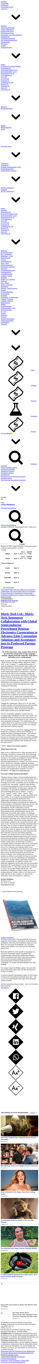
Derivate (33, 401)
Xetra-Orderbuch (16, 1351)
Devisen (33, 431)
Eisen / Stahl (5, 263)
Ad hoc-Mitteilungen (7, 29)
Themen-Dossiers (6, 47)
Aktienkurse (4, 163)
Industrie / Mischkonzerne (9, 288)
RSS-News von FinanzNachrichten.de (13, 1362)
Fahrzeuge (4, 268)
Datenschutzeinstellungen (9, 1357)
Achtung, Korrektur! (7, 937)
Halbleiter (4, 277)
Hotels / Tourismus (7, 285)
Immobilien (4, 286)
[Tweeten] (16, 1018)
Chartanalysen (5, 42)
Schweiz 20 (4, 84)
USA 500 (4, 77)
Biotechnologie (5, 258)
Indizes (3, 64)
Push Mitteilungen (7, 599)
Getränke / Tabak (6, 276)
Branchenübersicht (7, 108)
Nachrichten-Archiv (12, 1355)
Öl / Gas (3, 312)
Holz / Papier (5, 283)
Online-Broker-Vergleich (8, 171)
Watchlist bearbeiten (7, 473)
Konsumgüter (5, 294)
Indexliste (4, 210)
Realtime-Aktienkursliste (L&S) (11, 167)
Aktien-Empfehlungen (20, 1353)
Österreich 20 (5, 86)
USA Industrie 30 (6, 75)
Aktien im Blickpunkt (7, 28)
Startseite (3, 1)
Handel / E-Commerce (8, 279)
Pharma (3, 313)
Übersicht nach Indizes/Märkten (11, 66)
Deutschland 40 (6, 68)
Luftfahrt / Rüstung (7, 301)
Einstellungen (5, 475)
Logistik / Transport (7, 299)
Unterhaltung (5, 322)
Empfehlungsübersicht (8, 38)
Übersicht (4, 189)
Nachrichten (4, 3)
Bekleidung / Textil (7, 256)
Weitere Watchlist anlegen (9, 467)
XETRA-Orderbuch (7, 188)
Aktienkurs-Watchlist (7, 471)
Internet (3, 290)
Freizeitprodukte (6, 272)
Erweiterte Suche (6, 146)
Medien (3, 126)
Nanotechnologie (6, 306)
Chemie (3, 260)
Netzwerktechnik (6, 310)
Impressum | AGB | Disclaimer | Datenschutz (15, 1360)
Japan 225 (4, 88)
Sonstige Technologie (7, 319)
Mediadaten (21, 1357)
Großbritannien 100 (7, 82)
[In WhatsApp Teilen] (16, 1064)
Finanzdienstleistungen (8, 270)
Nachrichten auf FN (7, 7)
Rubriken (4, 26)
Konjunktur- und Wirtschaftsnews (11, 35)
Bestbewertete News (7, 31)
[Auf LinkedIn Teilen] (16, 1049)
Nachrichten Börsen (7, 1353)
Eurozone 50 (5, 81)
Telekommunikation (7, 320)
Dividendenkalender (7, 169)
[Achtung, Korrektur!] (20, 936)
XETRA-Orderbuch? (7, 191)
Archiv (3, 129)
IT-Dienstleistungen (7, 292)
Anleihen (34, 385)
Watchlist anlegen (6, 478)
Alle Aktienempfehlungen (9, 40)
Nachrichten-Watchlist (8, 469)
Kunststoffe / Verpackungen (9, 297)
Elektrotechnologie (7, 265)
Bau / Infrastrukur (6, 254)
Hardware (4, 281)
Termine (3, 45)
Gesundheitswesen (7, 274)
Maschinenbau (5, 303)
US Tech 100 (5, 79)
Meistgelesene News (7, 33)
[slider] (4, 607)
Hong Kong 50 (5, 89)
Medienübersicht (6, 127)
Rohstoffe (4, 315)
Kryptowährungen (6, 433)
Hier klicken (5, 987)
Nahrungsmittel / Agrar (8, 308)
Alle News (4, 9)
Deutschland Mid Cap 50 (9, 72)
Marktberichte (5, 37)
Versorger (4, 324)
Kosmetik (4, 295)
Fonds (33, 370)
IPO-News (4, 44)
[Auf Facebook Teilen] (16, 1003)
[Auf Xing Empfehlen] (16, 1033)
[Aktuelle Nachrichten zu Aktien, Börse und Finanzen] (8, 508)
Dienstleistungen (6, 261)
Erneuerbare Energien (8, 267)
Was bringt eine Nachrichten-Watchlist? (13, 476)
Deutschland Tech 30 (7, 73)
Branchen (4, 107)
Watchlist (34, 464)
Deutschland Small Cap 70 (9, 70)
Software (3, 317)
